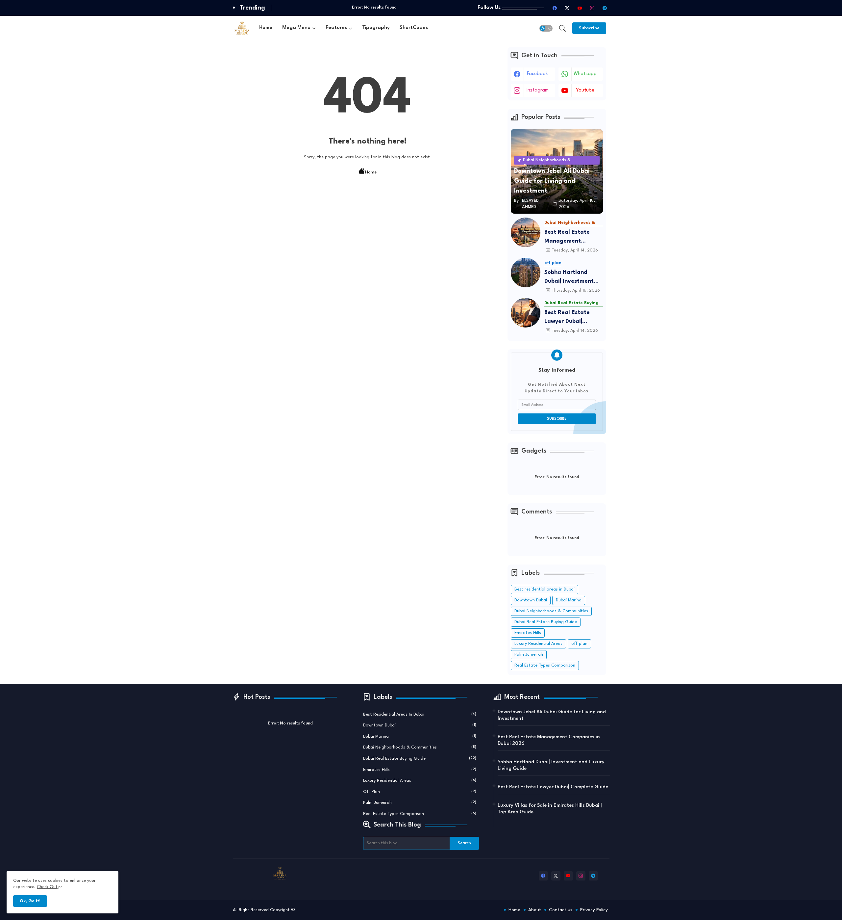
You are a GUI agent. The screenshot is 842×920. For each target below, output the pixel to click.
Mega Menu (296, 27)
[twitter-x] (567, 8)
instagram (538, 90)
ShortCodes (414, 27)
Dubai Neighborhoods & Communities (551, 611)
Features (336, 27)
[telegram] (604, 8)
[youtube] (579, 8)
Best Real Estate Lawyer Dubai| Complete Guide (567, 318)
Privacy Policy (594, 909)
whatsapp (585, 73)
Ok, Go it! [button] (30, 901)
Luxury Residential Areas (538, 644)
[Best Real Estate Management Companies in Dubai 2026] (525, 232)
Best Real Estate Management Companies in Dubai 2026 (571, 237)
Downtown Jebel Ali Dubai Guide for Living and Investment (552, 715)
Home (265, 27)
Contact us (560, 909)
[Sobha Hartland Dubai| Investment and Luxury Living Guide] (525, 272)
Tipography (376, 27)
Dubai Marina (569, 600)
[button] (546, 28)
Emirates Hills (527, 633)
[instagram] (592, 8)
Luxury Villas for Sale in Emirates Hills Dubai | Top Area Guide (550, 809)
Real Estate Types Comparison (544, 665)
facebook (537, 73)
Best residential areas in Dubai (544, 589)
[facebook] (554, 8)
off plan (579, 644)
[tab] (265, 28)
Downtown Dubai (530, 600)
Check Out (47, 887)
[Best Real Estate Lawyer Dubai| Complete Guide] (525, 313)
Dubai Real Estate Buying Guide (545, 622)
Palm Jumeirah (528, 654)
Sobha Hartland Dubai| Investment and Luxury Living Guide (569, 278)
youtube (585, 90)
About (534, 909)
